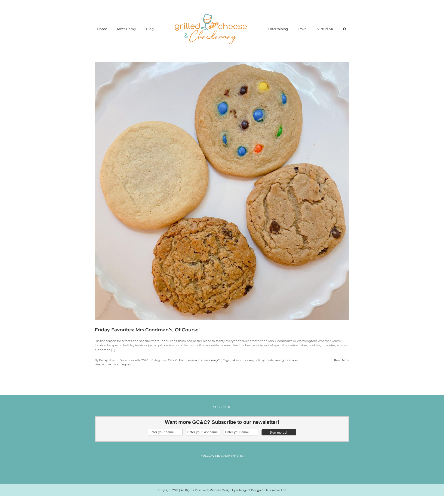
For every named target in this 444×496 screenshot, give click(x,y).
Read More (341, 360)
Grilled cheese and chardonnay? (197, 360)
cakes (235, 360)
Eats (171, 360)
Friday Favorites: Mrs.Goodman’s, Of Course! (147, 330)
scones (106, 364)
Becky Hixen (107, 360)
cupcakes (246, 360)
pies (97, 364)
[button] (327, 29)
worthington (122, 364)
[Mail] (234, 467)
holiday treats (264, 360)
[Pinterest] (226, 467)
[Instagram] (217, 467)
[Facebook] (209, 467)
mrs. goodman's (286, 360)
